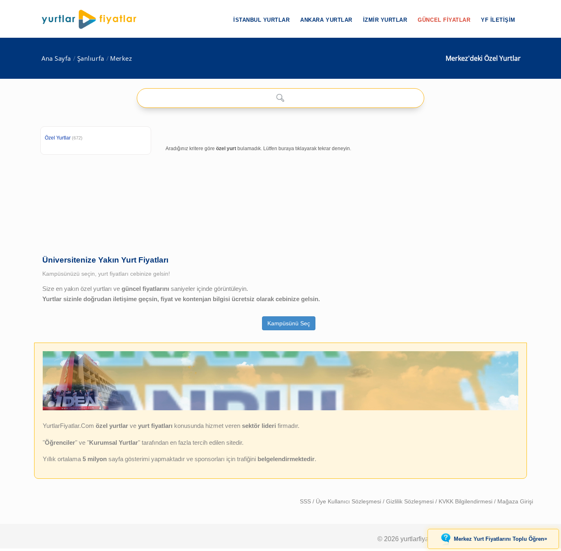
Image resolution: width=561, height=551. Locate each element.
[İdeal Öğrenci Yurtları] (280, 408)
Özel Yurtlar (58, 138)
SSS (306, 501)
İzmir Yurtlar (385, 20)
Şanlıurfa (90, 58)
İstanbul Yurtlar (261, 20)
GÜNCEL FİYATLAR (444, 20)
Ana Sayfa (56, 58)
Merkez (121, 58)
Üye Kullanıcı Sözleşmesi (349, 501)
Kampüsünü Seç (288, 323)
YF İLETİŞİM (498, 20)
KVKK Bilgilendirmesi (466, 501)
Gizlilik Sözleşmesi (410, 501)
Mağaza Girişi (515, 501)
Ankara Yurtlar (326, 20)
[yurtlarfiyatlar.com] (93, 19)
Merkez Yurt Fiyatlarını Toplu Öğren (500, 538)
